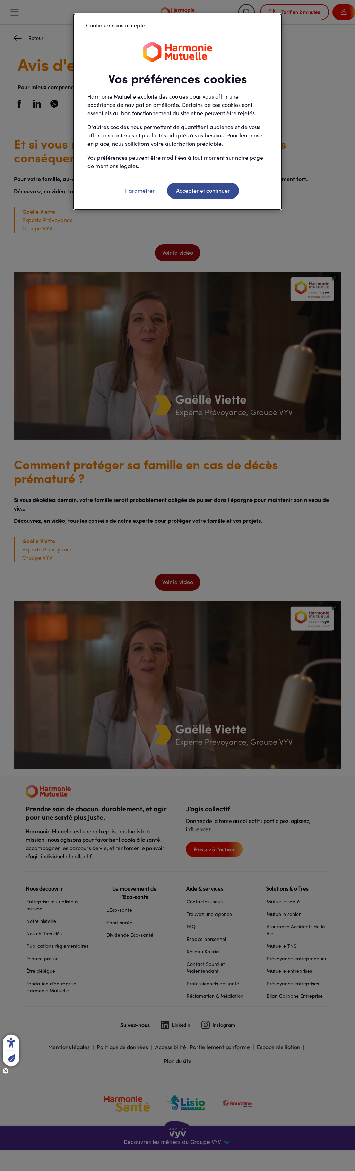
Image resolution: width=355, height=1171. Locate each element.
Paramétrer (140, 190)
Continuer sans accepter (116, 25)
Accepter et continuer (203, 190)
